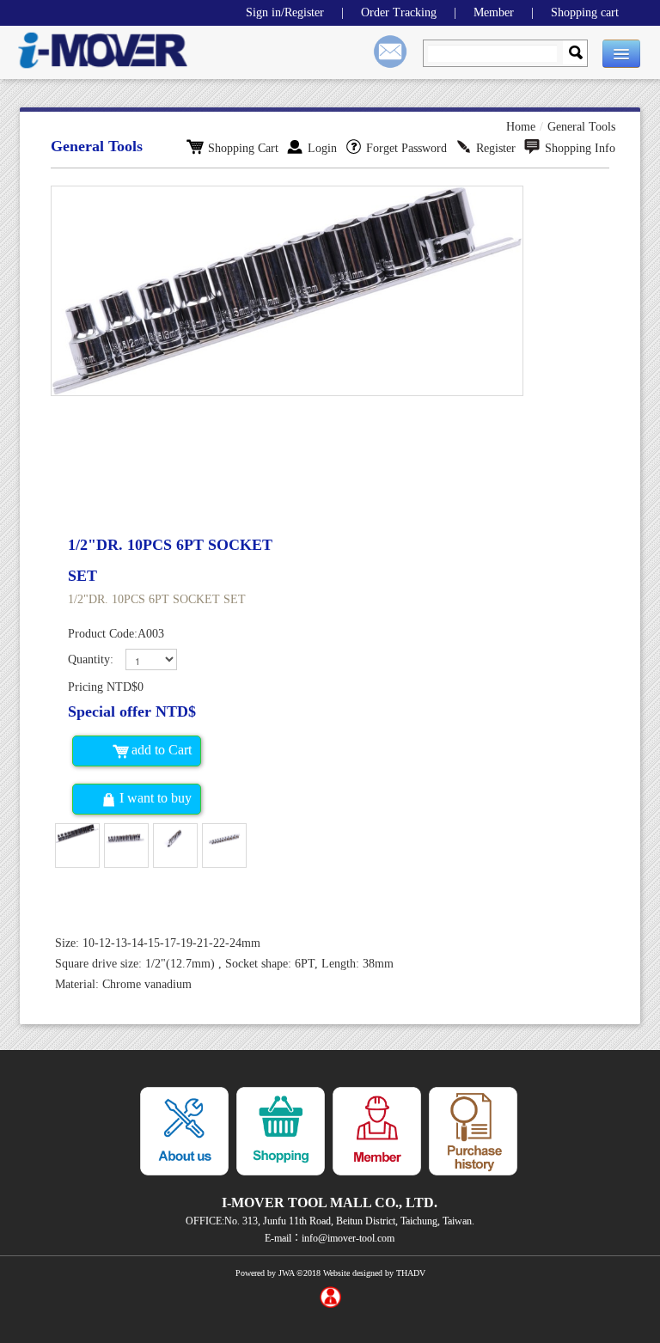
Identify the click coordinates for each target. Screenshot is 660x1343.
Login (322, 148)
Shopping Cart (243, 148)
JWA (286, 1273)
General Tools (581, 126)
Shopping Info (580, 148)
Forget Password (406, 148)
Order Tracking (399, 12)
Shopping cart (585, 12)
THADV (410, 1273)
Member (494, 12)
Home (520, 126)
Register (496, 148)
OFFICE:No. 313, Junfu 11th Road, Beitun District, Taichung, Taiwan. (330, 1221)
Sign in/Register (285, 12)
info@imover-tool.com (348, 1238)
